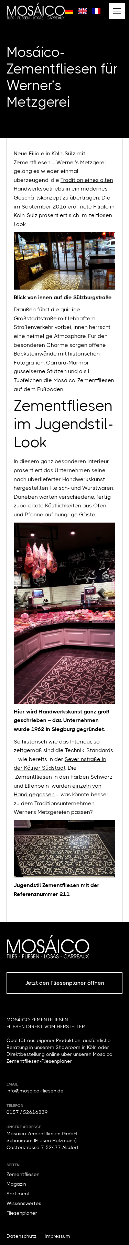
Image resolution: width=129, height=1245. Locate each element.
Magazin (16, 1184)
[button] (115, 11)
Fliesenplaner (22, 1213)
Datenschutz (21, 1236)
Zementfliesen (23, 1174)
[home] (36, 11)
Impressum (57, 1236)
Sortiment (18, 1193)
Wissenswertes (24, 1203)
